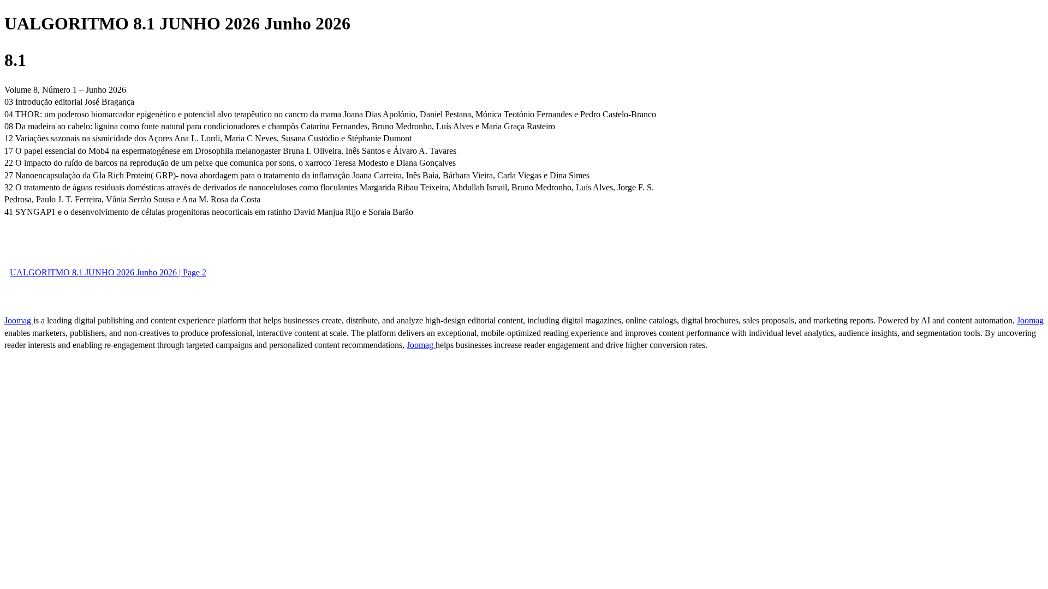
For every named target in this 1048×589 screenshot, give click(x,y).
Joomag (18, 320)
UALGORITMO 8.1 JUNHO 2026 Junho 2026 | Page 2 (108, 272)
